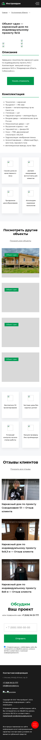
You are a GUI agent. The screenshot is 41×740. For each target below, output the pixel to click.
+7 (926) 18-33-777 (30, 615)
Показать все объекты (20, 241)
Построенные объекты (19, 12)
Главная (5, 12)
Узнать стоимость (20, 81)
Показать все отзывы (20, 469)
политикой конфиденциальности (17, 716)
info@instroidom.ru (11, 686)
